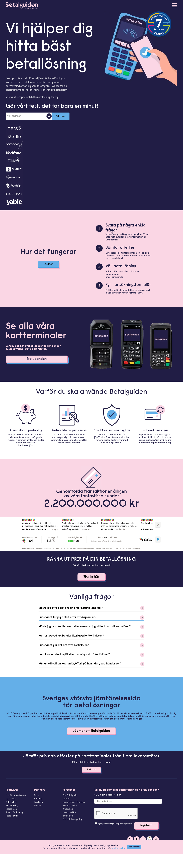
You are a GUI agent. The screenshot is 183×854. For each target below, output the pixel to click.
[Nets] (91, 128)
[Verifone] (91, 153)
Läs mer (48, 264)
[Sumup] (91, 169)
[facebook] (137, 839)
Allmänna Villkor (70, 806)
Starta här (91, 576)
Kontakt (66, 799)
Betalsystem (11, 802)
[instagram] (156, 839)
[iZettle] (91, 136)
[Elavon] (91, 161)
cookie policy (118, 848)
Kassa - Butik (12, 816)
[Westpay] (91, 194)
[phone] (130, 839)
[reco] (149, 839)
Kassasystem (11, 809)
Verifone (38, 799)
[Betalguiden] (22, 5)
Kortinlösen (11, 799)
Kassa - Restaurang (14, 812)
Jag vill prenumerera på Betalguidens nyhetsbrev (114, 824)
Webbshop (68, 809)
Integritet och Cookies (74, 802)
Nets (36, 795)
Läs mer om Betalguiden (91, 731)
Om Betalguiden (70, 795)
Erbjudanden (36, 359)
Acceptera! (134, 847)
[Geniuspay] (91, 177)
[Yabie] (91, 202)
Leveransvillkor (69, 812)
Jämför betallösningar (16, 795)
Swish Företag (12, 806)
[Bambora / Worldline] (91, 145)
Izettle (37, 806)
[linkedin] (143, 839)
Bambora (38, 802)
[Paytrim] (91, 186)
